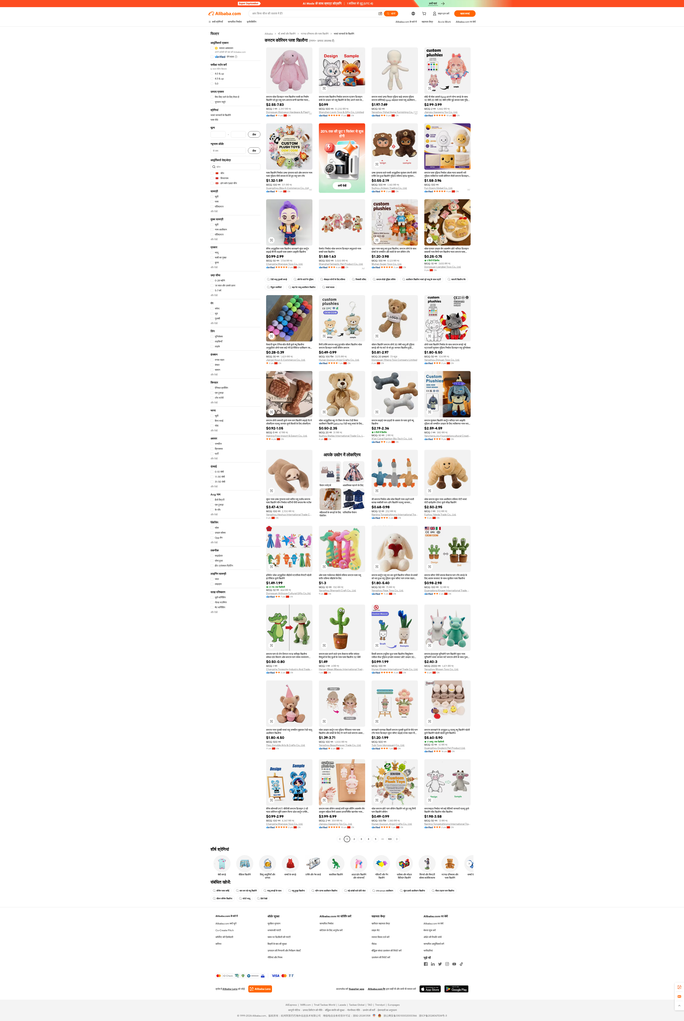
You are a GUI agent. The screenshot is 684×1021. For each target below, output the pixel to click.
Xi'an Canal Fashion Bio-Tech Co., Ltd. (392, 438)
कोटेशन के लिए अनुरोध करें (331, 930)
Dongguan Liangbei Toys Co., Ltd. (442, 266)
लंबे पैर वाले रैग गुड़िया (305, 279)
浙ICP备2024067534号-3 (433, 1015)
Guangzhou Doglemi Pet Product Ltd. (444, 748)
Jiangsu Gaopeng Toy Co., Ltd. (441, 112)
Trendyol (380, 1004)
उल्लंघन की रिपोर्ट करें (381, 957)
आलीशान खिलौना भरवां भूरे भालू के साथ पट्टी (423, 279)
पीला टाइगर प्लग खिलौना (444, 890)
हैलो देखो (264, 898)
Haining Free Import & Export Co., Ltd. (286, 435)
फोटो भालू (246, 898)
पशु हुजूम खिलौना (298, 890)
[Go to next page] (397, 839)
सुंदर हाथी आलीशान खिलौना (414, 890)
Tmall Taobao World (324, 1004)
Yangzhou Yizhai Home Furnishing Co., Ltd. (395, 112)
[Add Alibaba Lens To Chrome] (260, 988)
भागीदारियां (428, 950)
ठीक (254, 134)
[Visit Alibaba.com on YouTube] (454, 964)
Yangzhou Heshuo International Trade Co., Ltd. (289, 514)
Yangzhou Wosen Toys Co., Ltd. (441, 669)
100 (390, 839)
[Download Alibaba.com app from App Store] (430, 988)
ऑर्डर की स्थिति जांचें (433, 937)
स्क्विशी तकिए (361, 279)
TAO (369, 1004)
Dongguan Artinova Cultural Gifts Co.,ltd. (288, 593)
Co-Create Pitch (225, 930)
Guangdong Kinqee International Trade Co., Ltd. (447, 590)
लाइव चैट (376, 930)
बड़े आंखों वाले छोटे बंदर (357, 890)
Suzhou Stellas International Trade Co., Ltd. (342, 435)
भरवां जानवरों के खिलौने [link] (344, 33)
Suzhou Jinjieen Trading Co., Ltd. (389, 188)
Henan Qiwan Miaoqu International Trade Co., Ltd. (342, 669)
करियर (218, 943)
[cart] (425, 14)
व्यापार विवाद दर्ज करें (380, 937)
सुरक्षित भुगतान (274, 923)
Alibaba (269, 33)
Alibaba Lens (229, 988)
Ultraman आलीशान (384, 890)
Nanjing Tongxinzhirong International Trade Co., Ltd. (395, 514)
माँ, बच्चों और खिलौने (287, 33)
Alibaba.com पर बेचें (433, 923)
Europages (394, 1004)
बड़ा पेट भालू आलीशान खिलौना (303, 287)
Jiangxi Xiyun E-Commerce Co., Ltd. (285, 359)
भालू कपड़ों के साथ (274, 890)
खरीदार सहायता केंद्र (381, 923)
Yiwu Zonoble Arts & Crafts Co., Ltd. (285, 745)
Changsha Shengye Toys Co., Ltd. (284, 264)
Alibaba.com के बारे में (227, 916)
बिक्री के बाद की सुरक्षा (277, 943)
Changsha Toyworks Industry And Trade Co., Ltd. (289, 669)
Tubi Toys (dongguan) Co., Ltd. (388, 745)
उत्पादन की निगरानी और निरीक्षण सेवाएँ (284, 950)
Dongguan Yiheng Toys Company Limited (394, 359)
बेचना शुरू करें (430, 930)
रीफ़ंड (374, 943)
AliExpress (291, 1004)
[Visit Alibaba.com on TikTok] (461, 964)
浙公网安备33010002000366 (400, 1015)
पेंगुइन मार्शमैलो (276, 287)
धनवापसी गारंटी (274, 930)
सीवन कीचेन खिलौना (224, 898)
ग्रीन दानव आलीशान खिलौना (326, 890)
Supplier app (356, 988)
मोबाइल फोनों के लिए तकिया (334, 279)
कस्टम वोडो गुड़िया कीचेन (386, 279)
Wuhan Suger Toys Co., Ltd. (387, 264)
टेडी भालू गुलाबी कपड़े (279, 279)
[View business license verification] (374, 1015)
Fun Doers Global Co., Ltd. (438, 188)
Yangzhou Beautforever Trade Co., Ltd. (340, 745)
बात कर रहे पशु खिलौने (248, 890)
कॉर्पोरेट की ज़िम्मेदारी (224, 937)
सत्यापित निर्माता (326, 923)
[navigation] (235, 437)
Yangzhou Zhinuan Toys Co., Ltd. (442, 359)
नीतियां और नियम (275, 957)
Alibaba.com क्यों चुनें (226, 923)
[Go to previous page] (340, 839)
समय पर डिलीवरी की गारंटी (279, 937)
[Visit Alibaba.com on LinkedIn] (433, 964)
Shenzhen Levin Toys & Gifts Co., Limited (341, 112)
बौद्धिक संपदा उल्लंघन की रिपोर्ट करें (386, 950)
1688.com (305, 1004)
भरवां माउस (330, 287)
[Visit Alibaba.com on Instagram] (447, 964)
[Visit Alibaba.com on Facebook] (426, 964)
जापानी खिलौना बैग (458, 279)
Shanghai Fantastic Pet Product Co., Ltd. (341, 264)
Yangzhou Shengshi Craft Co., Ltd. (337, 590)
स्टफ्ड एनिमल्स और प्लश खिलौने (314, 33)
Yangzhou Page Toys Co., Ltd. (387, 590)
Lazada (342, 1004)
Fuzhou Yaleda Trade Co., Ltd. (440, 514)
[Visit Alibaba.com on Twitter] (440, 964)
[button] (380, 13)
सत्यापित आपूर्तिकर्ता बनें (434, 943)
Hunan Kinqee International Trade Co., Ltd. (395, 669)
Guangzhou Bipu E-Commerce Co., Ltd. (287, 188)
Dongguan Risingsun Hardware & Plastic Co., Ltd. (289, 112)
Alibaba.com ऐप (376, 988)
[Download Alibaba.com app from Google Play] (456, 988)
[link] (679, 987)
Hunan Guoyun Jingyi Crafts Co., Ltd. (339, 359)
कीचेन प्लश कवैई (222, 890)
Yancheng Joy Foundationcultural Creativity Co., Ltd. (447, 435)
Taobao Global (356, 1004)
